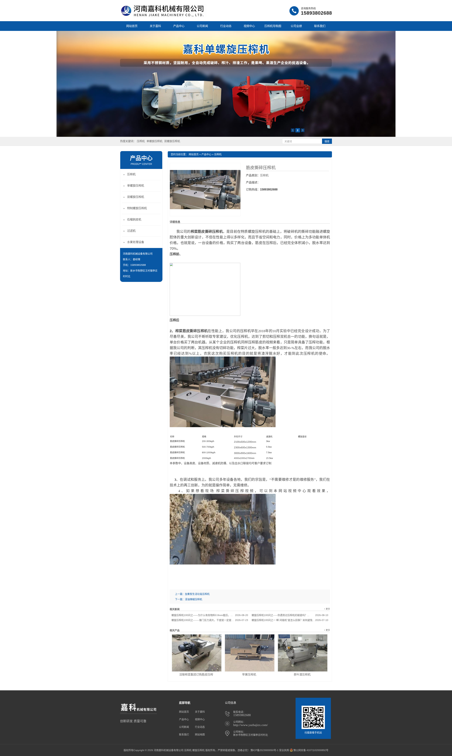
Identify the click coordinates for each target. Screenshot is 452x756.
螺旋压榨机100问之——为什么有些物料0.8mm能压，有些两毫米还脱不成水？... (209, 615)
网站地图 (200, 734)
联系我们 (319, 26)
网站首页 (132, 26)
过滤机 (131, 230)
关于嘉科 (155, 26)
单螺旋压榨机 (154, 141)
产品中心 (179, 26)
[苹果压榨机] (249, 653)
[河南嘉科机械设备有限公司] (163, 16)
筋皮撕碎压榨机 (261, 167)
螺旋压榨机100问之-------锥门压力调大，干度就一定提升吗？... (209, 620)
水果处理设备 (135, 242)
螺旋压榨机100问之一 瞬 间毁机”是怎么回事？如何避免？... (290, 620)
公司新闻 (202, 26)
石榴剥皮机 (134, 219)
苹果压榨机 (249, 674)
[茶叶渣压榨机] (302, 653)
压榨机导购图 (272, 26)
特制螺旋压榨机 (137, 208)
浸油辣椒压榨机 (193, 599)
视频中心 (249, 26)
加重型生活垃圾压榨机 (197, 594)
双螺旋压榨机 (172, 141)
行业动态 (225, 26)
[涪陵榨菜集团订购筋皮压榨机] (196, 653)
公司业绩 (296, 26)
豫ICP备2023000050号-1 (264, 750)
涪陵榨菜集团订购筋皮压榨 (196, 674)
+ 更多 (327, 609)
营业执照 (284, 750)
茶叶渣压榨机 (302, 674)
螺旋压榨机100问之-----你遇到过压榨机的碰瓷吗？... (290, 615)
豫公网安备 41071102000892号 (310, 750)
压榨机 (141, 141)
